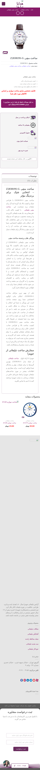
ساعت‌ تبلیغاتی (13, 358)
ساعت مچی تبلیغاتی (12, 10)
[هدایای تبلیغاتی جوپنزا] (20, 4)
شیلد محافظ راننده (31, 639)
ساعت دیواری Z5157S (30, 423)
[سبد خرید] (3, 4)
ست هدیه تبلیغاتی (32, 644)
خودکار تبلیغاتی (33, 649)
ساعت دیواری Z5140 (9, 423)
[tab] (20, 176)
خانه (32, 10)
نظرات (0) (32, 180)
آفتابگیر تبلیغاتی (33, 634)
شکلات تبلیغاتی (33, 629)
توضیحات (32, 176)
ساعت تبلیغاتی (24, 10)
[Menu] (37, 3)
